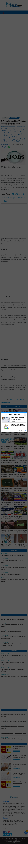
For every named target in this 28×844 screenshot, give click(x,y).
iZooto (25, 430)
